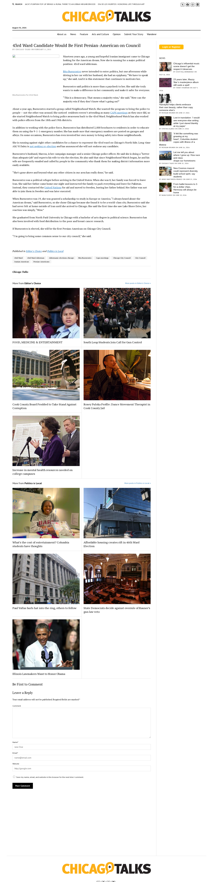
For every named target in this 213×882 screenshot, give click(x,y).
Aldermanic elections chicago (61, 258)
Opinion (117, 34)
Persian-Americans (41, 261)
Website (15, 764)
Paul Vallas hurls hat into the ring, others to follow (44, 608)
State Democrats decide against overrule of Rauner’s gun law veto (117, 610)
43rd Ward (18, 258)
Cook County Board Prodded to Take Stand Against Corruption (44, 406)
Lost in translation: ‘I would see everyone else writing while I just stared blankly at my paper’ (186, 121)
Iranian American (21, 261)
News (73, 34)
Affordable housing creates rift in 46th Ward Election (111, 544)
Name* (15, 742)
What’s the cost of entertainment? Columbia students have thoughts (40, 544)
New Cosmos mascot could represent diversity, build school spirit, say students (185, 172)
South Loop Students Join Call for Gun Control (113, 342)
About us (61, 34)
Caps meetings (102, 258)
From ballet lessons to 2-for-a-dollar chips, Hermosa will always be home (185, 188)
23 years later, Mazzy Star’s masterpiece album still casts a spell (186, 82)
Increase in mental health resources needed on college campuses (42, 472)
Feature (84, 34)
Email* (15, 753)
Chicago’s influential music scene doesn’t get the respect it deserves (186, 66)
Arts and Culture (100, 34)
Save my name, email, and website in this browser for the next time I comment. (50, 777)
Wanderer (152, 34)
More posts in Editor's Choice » (138, 283)
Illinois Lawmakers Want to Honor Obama (38, 674)
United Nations (52, 187)
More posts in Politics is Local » (137, 483)
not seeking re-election (43, 146)
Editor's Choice (34, 251)
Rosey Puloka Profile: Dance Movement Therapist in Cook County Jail (117, 406)
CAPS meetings (119, 112)
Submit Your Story (133, 34)
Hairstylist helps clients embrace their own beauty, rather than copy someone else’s (176, 107)
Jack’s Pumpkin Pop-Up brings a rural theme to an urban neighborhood (60, 4)
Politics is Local (55, 251)
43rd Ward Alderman (35, 258)
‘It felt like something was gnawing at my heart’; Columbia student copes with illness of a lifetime (178, 139)
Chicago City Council (122, 258)
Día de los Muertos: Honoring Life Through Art (121, 4)
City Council (140, 258)
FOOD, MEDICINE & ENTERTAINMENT (37, 342)
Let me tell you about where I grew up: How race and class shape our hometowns (186, 156)
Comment (16, 706)
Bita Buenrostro (72, 71)
